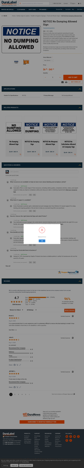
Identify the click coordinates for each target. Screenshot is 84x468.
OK (42, 241)
